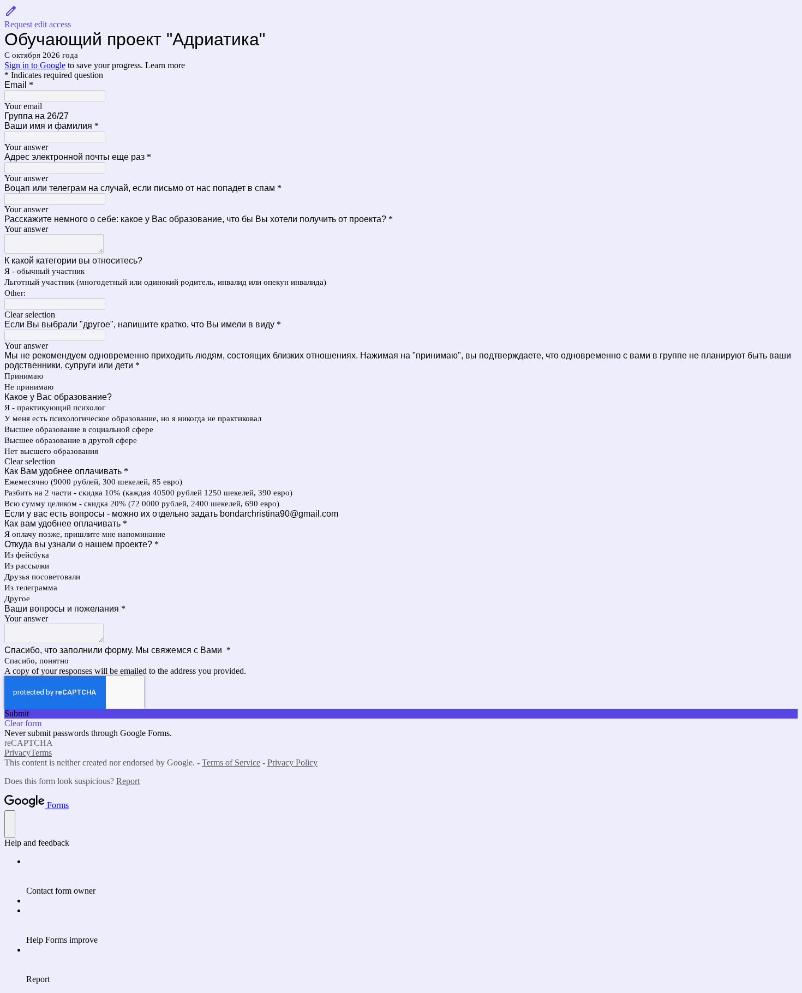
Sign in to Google (34, 65)
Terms (41, 752)
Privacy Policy (292, 762)
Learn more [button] (165, 65)
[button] (401, 16)
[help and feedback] (9, 824)
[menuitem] (412, 876)
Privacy (17, 752)
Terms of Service (231, 762)
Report (128, 781)
